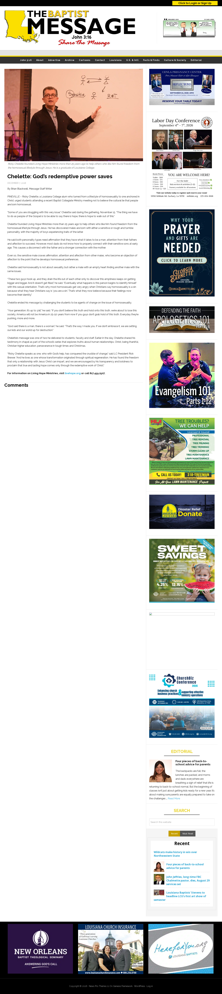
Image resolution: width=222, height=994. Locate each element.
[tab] (174, 833)
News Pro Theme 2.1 (99, 986)
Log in (150, 986)
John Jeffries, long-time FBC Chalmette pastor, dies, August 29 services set (188, 880)
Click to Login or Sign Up (194, 3)
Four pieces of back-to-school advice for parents (192, 763)
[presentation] (174, 833)
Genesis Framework (122, 986)
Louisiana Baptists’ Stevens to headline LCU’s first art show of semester (180, 896)
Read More (174, 798)
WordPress (139, 986)
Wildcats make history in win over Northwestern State (175, 853)
